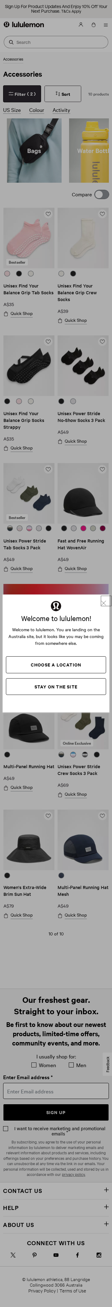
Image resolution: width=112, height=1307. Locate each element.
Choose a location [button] (56, 664)
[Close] (106, 601)
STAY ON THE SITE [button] (56, 686)
